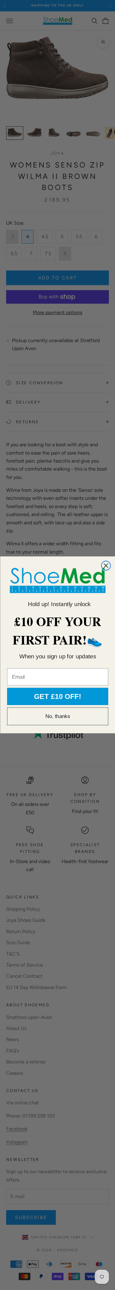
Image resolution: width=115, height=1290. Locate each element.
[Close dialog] (105, 565)
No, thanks (57, 717)
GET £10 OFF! (57, 696)
